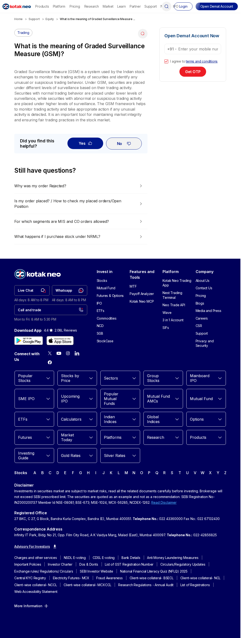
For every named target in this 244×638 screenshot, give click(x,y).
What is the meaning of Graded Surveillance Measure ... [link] (97, 19)
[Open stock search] (166, 6)
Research (91, 6)
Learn (121, 6)
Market (108, 6)
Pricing (75, 6)
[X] (49, 353)
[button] (216, 6)
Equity (50, 19)
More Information (28, 606)
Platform (59, 6)
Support (150, 6)
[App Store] (60, 340)
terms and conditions (202, 61)
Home (18, 19)
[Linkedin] (77, 353)
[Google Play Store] (28, 340)
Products (42, 6)
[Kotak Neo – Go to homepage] (16, 6)
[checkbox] (166, 61)
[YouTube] (58, 353)
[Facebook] (49, 362)
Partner (135, 6)
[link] (32, 290)
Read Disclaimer (164, 502)
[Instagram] (68, 353)
